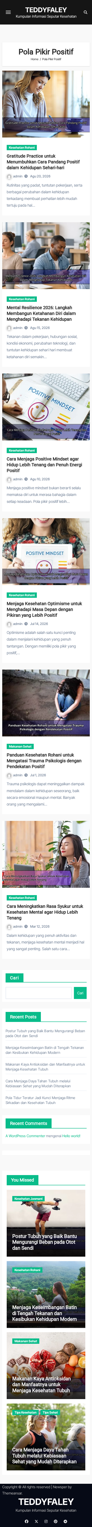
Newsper (60, 1487)
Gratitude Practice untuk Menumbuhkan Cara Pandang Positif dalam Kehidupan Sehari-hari (43, 161)
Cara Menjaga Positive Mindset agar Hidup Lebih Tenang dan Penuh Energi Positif (44, 464)
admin (18, 176)
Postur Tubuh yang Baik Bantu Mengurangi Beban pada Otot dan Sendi (44, 1242)
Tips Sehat (50, 1412)
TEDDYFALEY (46, 10)
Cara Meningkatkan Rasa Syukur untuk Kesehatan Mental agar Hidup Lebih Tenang (45, 912)
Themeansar (12, 1493)
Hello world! (71, 1136)
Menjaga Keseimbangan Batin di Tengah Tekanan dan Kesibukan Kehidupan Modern (44, 1313)
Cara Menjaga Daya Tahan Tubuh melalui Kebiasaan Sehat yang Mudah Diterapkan (44, 1455)
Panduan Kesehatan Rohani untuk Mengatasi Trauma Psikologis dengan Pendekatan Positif (44, 760)
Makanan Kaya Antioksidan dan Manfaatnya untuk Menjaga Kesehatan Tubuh (41, 1384)
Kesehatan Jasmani (28, 1198)
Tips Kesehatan (25, 1412)
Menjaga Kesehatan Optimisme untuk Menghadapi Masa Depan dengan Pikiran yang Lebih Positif (44, 609)
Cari (14, 977)
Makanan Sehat (20, 746)
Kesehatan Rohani (22, 147)
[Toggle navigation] (8, 12)
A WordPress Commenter (25, 1136)
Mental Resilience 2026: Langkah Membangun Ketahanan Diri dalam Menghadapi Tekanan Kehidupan (41, 313)
